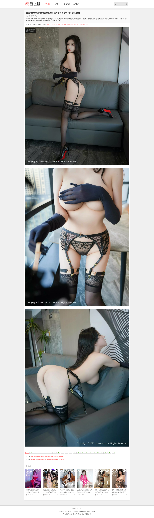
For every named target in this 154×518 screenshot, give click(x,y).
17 (90, 452)
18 (94, 452)
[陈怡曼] (33, 480)
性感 (71, 24)
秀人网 (32, 16)
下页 (113, 452)
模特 (59, 24)
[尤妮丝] (85, 480)
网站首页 (47, 4)
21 (105, 452)
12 (70, 452)
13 (74, 452)
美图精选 (67, 4)
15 (82, 452)
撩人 (55, 24)
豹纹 (75, 24)
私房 (78, 24)
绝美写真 (82, 24)
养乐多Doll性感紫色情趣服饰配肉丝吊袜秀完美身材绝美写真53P (47, 459)
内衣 (62, 24)
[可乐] (67, 480)
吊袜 (52, 24)
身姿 (68, 24)
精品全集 (57, 4)
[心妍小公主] (119, 480)
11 (66, 452)
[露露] (102, 480)
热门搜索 (76, 4)
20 (101, 452)
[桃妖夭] (50, 480)
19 (97, 452)
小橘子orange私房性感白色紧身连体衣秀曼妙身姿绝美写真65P (47, 456)
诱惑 (87, 24)
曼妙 (65, 24)
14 (78, 452)
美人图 (28, 16)
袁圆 (48, 24)
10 (62, 452)
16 (86, 452)
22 (109, 452)
